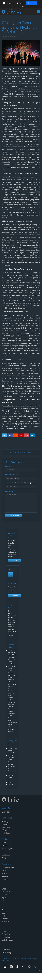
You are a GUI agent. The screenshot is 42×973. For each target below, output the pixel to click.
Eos (3, 910)
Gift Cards (6, 833)
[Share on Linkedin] (32, 435)
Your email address (11, 474)
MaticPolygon (7, 940)
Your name (8, 466)
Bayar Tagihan (8, 849)
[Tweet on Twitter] (4, 435)
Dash (4, 913)
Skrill (4, 871)
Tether (4, 916)
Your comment (10, 491)
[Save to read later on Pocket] (26, 435)
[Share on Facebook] (10, 435)
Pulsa (4, 843)
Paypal (4, 874)
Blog (38, 970)
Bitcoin (5, 889)
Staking (5, 822)
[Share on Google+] (21, 435)
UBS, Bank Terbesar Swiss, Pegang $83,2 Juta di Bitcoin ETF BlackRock (12, 673)
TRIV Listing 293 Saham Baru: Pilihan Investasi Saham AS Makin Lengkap (12, 657)
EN (23, 6)
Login (21, 3)
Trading (10, 782)
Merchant (6, 827)
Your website (19, 483)
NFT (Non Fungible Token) (11, 757)
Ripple (4, 898)
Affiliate (5, 830)
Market (5, 824)
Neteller (5, 876)
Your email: (11, 587)
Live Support (10, 3)
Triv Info (10, 784)
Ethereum (6, 892)
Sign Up (33, 3)
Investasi (11, 753)
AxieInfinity (6, 953)
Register (14, 560)
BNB (4, 931)
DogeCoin (6, 934)
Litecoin (5, 919)
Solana (5, 879)
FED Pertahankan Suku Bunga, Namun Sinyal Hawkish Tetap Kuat (12, 706)
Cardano (5, 901)
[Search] (10, 574)
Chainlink (6, 937)
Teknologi (11, 775)
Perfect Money (8, 868)
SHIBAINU (6, 950)
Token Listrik (7, 846)
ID (18, 6)
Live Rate (6, 812)
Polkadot (5, 922)
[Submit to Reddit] (15, 435)
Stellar (4, 895)
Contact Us (6, 858)
